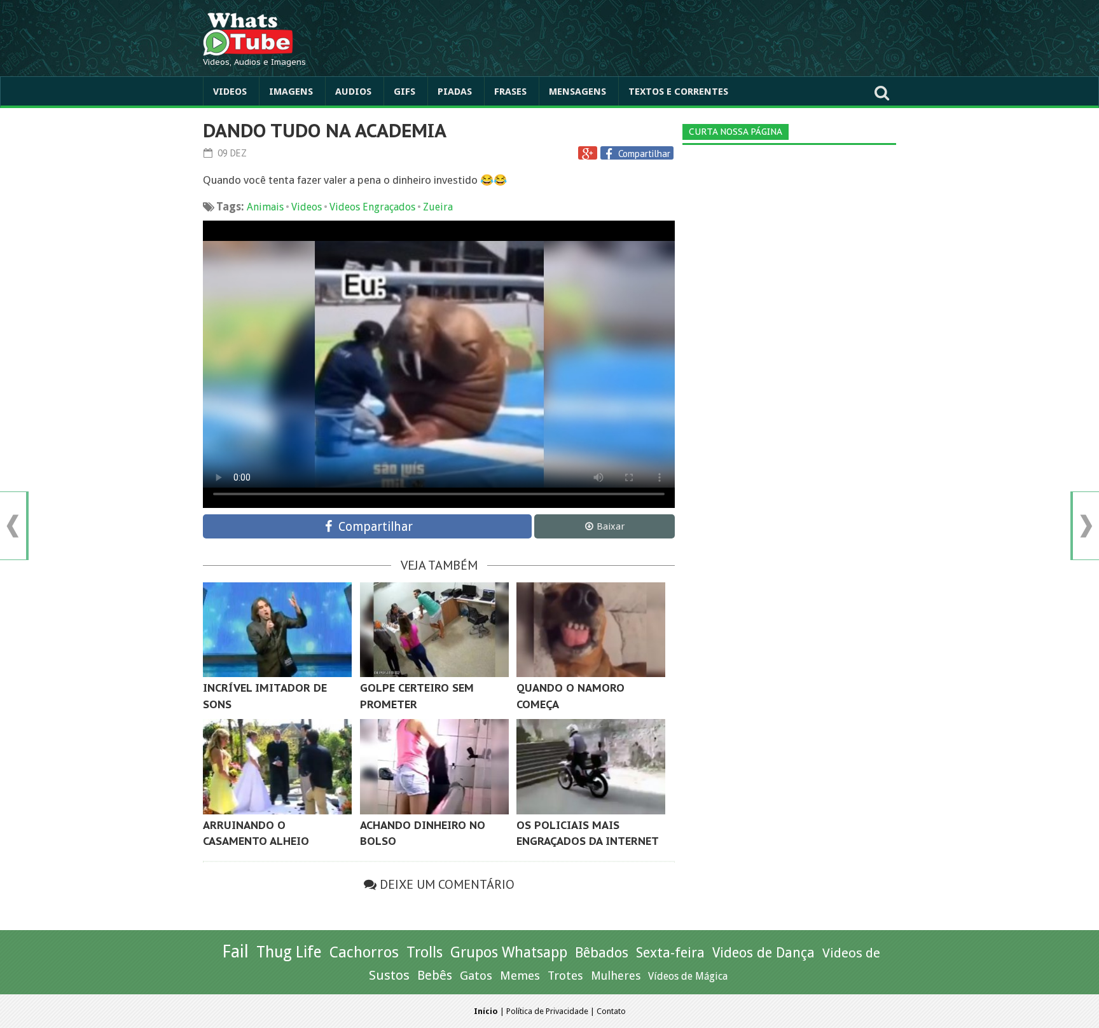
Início (486, 1011)
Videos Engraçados (372, 207)
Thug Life (289, 952)
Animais (265, 207)
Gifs (404, 91)
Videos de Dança (763, 953)
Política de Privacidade (547, 1011)
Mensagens (577, 91)
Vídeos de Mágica (688, 976)
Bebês (434, 975)
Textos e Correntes (678, 91)
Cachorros (364, 952)
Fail (235, 951)
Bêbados (601, 952)
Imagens (291, 91)
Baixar (611, 526)
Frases (510, 91)
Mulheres (615, 975)
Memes (520, 975)
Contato (611, 1011)
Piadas (455, 91)
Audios (353, 91)
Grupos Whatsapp (508, 952)
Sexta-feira (670, 953)
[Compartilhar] (610, 153)
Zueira (438, 207)
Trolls (424, 952)
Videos (230, 91)
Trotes (565, 975)
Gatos (476, 975)
